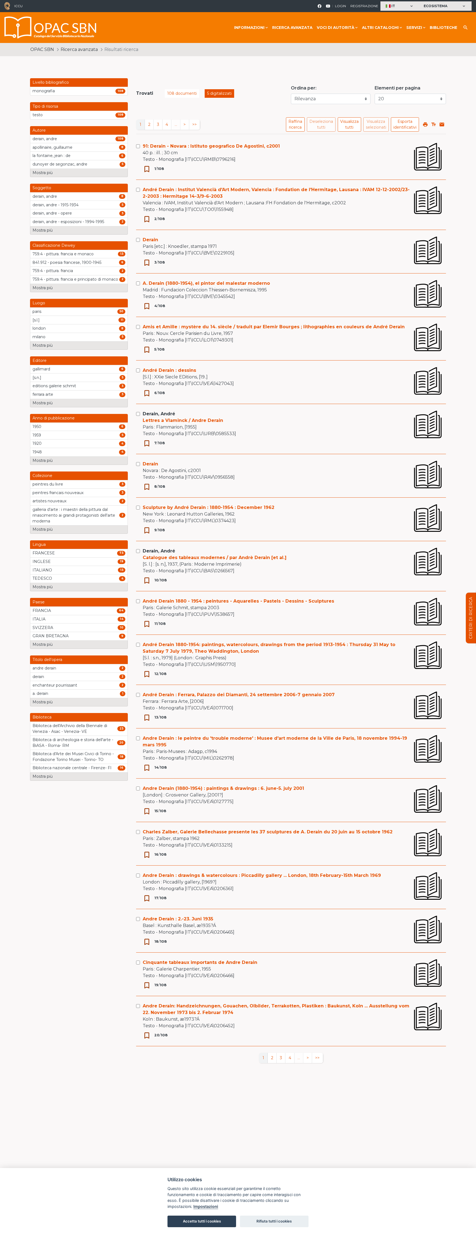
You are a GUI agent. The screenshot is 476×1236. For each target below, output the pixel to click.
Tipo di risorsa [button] (45, 106)
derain (38, 676)
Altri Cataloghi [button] (380, 27)
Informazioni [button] (249, 27)
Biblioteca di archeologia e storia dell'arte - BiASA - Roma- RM (73, 742)
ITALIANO (42, 570)
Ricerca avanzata (292, 27)
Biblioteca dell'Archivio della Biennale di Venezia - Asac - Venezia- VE (70, 728)
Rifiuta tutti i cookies (274, 1221)
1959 (37, 435)
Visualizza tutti (349, 124)
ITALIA (39, 619)
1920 (37, 443)
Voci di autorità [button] (335, 27)
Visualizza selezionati (376, 124)
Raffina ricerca (295, 124)
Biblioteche (443, 27)
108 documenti (182, 93)
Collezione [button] (42, 475)
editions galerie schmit (54, 385)
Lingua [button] (39, 544)
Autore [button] (39, 130)
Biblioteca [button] (42, 717)
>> (194, 124)
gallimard (41, 369)
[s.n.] (37, 377)
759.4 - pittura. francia (53, 270)
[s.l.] (36, 320)
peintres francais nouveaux (58, 492)
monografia (44, 90)
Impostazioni (205, 1206)
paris (37, 311)
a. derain (40, 693)
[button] (399, 6)
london (39, 328)
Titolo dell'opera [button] (47, 659)
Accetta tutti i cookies (202, 1221)
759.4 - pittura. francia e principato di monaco (75, 279)
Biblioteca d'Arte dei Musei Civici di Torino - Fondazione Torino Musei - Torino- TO (73, 756)
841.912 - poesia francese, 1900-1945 (67, 262)
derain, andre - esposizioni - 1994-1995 (68, 221)
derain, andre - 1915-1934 (56, 204)
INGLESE (42, 561)
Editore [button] (40, 360)
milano (39, 336)
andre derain (44, 668)
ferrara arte (43, 394)
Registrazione (364, 6)
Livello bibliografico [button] (51, 82)
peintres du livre (48, 484)
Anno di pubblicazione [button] (54, 418)
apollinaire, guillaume (52, 147)
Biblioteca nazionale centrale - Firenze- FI (72, 767)
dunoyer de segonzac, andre (60, 164)
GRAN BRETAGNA (51, 635)
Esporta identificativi (404, 124)
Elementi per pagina (397, 88)
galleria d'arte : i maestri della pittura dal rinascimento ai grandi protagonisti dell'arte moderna (74, 515)
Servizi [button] (414, 27)
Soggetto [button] (42, 187)
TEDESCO (42, 578)
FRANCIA (42, 610)
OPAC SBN (42, 49)
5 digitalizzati (219, 93)
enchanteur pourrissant (55, 685)
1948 (37, 451)
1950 (37, 426)
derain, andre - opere (52, 213)
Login (340, 6)
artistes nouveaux (49, 500)
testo (38, 114)
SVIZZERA (43, 627)
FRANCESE (44, 553)
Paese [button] (39, 602)
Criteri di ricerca (470, 618)
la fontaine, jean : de (52, 155)
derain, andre (45, 138)
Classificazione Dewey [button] (54, 245)
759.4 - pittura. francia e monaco (63, 253)
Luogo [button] (39, 302)
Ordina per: (304, 88)
